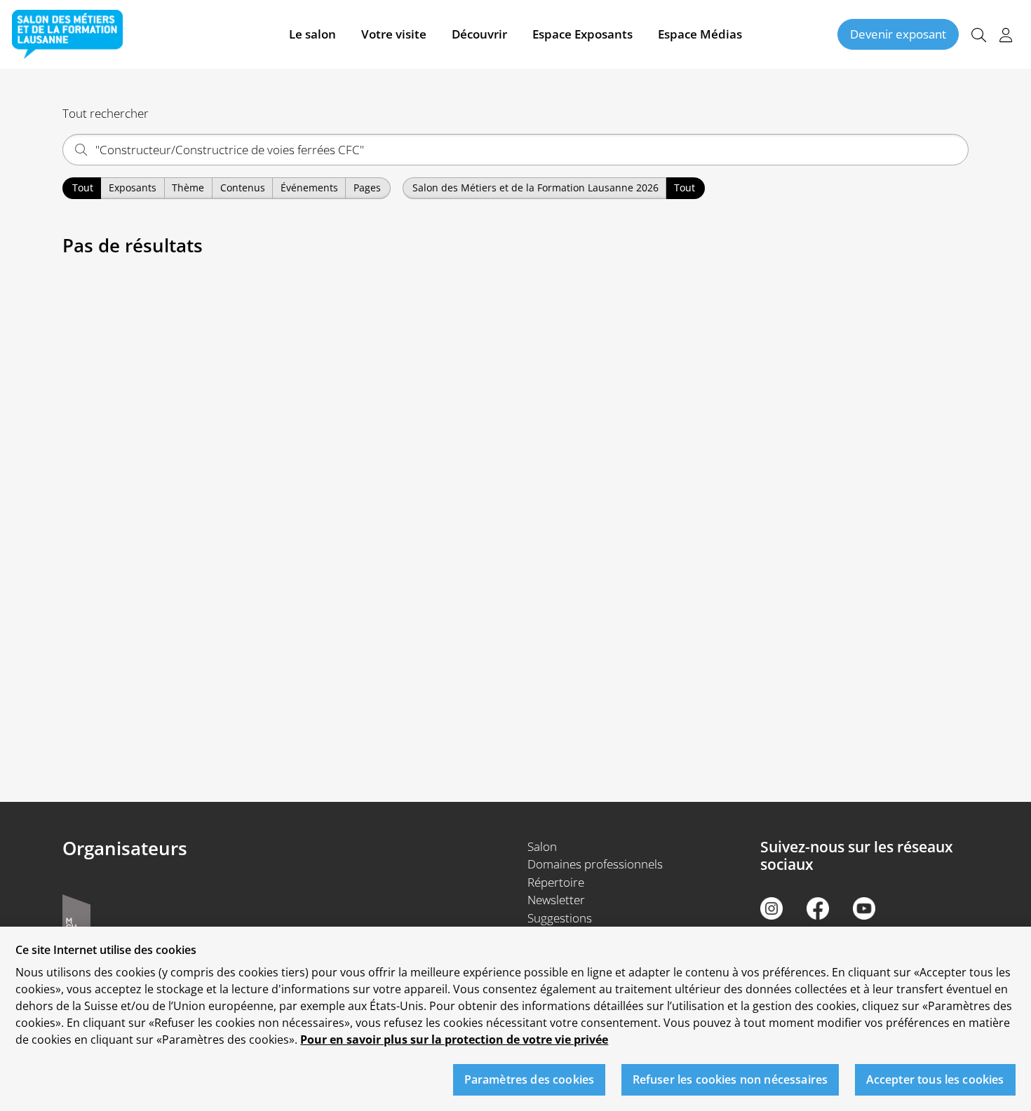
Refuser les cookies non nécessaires (730, 1079)
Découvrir (479, 34)
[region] (515, 1019)
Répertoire (555, 882)
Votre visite (393, 34)
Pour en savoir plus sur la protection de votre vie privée (454, 1039)
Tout (82, 187)
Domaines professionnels (595, 864)
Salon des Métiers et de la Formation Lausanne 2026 (535, 187)
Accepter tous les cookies (935, 1079)
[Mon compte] (1005, 34)
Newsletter (556, 900)
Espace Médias (700, 34)
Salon (542, 846)
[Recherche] (978, 34)
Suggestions (559, 918)
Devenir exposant (898, 34)
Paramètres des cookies (529, 1079)
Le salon (312, 34)
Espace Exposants (582, 34)
